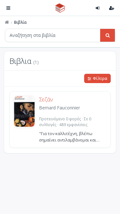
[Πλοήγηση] (8, 8)
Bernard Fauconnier (59, 108)
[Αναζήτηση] (107, 35)
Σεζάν (46, 99)
